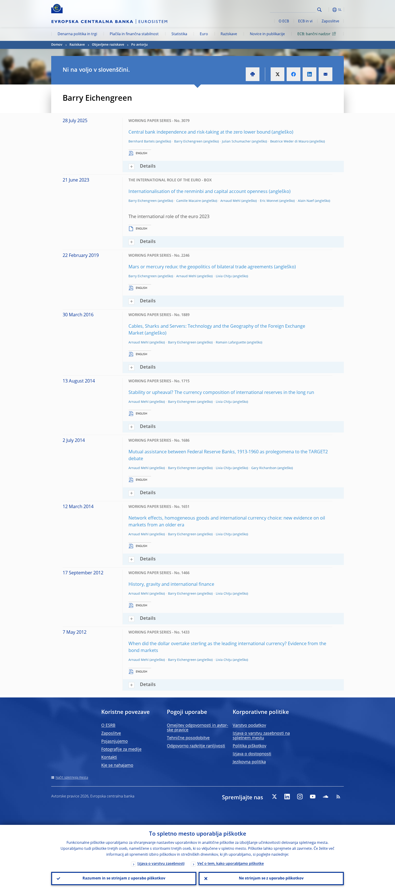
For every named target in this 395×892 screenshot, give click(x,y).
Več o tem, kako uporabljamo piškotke (230, 864)
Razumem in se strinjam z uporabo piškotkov (124, 878)
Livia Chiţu (224, 276)
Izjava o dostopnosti (252, 754)
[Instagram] (299, 796)
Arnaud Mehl (230, 201)
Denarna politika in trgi (77, 34)
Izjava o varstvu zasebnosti (160, 864)
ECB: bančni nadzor (314, 34)
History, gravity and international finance (171, 584)
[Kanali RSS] (338, 796)
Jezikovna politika (249, 762)
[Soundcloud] (325, 796)
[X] (274, 796)
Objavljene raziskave (108, 44)
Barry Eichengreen (188, 141)
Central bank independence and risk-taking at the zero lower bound (199, 132)
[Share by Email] (325, 74)
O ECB (284, 21)
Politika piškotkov (249, 746)
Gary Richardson (264, 468)
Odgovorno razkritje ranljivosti (196, 746)
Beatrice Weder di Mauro (289, 141)
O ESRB (108, 725)
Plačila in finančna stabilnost (134, 34)
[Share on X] (277, 74)
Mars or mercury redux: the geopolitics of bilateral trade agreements (200, 267)
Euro (204, 34)
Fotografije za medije (121, 749)
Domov (56, 44)
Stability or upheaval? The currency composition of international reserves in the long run (221, 393)
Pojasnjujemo (114, 741)
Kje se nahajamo (117, 765)
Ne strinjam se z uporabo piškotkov (271, 878)
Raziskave (229, 34)
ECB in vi (305, 21)
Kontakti (109, 757)
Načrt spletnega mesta (72, 777)
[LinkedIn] (287, 796)
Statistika (179, 34)
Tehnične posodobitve (188, 738)
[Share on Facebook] (293, 74)
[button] (328, 9)
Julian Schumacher (236, 141)
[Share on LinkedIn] (309, 74)
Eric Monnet (269, 201)
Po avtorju (139, 44)
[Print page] (252, 74)
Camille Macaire (188, 201)
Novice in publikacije (267, 34)
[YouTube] (312, 796)
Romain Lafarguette (231, 342)
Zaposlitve (330, 21)
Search (319, 10)
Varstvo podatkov (249, 725)
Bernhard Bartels (141, 141)
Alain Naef (306, 201)
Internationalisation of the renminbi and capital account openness (198, 192)
